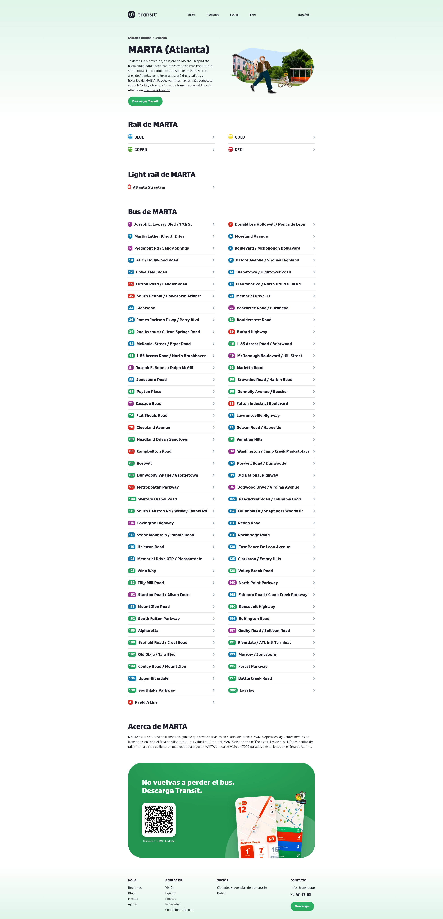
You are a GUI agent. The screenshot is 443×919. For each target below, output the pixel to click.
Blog (253, 14)
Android (170, 841)
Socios (234, 14)
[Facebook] (303, 894)
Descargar (302, 906)
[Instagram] (292, 894)
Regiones (213, 14)
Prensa (133, 898)
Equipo (170, 893)
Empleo (170, 898)
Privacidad (173, 904)
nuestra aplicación (157, 90)
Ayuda (132, 904)
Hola (132, 880)
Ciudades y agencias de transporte (242, 887)
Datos (221, 893)
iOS (161, 841)
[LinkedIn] (309, 894)
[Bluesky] (298, 894)
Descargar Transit (145, 101)
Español (303, 14)
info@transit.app (303, 887)
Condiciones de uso (179, 910)
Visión (191, 14)
